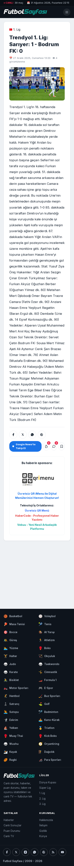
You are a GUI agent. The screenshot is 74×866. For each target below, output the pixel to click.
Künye (43, 836)
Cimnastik (48, 672)
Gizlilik (43, 830)
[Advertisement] (37, 571)
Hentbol (12, 696)
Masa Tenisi (14, 624)
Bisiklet (11, 680)
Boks (45, 648)
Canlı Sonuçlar (12, 825)
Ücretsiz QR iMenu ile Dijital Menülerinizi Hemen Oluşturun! (37, 496)
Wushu (11, 744)
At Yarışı (47, 632)
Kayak (10, 752)
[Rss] (53, 852)
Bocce (10, 632)
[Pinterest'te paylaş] (42, 435)
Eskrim (11, 720)
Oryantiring (49, 744)
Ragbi (10, 760)
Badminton (48, 712)
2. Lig (42, 798)
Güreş (10, 640)
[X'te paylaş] (23, 435)
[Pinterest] (44, 852)
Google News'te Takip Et (25, 446)
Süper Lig (45, 787)
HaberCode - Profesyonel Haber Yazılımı (37, 517)
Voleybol (47, 616)
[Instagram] (25, 852)
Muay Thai (13, 736)
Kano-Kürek (49, 720)
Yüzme (11, 648)
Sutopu (11, 712)
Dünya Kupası (47, 782)
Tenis (45, 624)
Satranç (11, 704)
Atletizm (47, 640)
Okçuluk (47, 656)
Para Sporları (50, 760)
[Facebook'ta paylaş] (13, 435)
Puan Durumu (12, 830)
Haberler (9, 820)
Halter (10, 656)
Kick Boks (48, 736)
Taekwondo (49, 664)
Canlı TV (9, 836)
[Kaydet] (61, 446)
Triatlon (46, 728)
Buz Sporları (49, 696)
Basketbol (13, 616)
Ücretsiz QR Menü (37, 510)
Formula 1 (48, 680)
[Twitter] (16, 852)
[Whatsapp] (34, 852)
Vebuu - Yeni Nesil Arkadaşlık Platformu (37, 526)
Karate (11, 672)
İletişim (43, 825)
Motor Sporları (16, 688)
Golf (44, 704)
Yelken (11, 728)
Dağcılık (46, 752)
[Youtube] (62, 852)
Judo (10, 664)
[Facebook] (7, 852)
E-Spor (46, 688)
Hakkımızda (46, 820)
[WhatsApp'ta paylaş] (32, 435)
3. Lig (42, 803)
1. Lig (16, 29)
